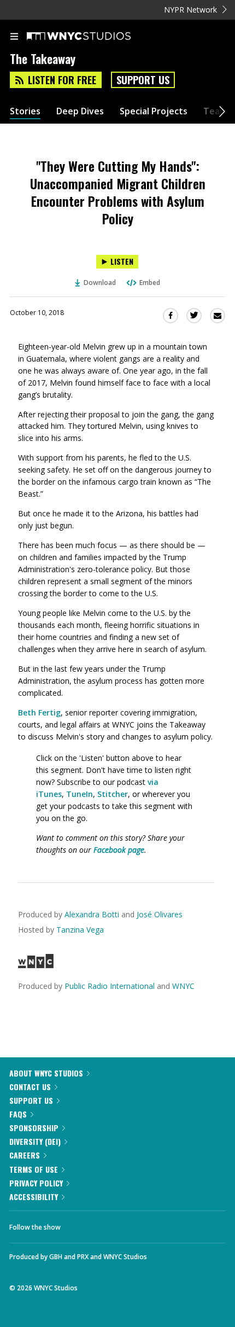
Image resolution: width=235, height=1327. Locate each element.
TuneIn (79, 794)
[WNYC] (36, 965)
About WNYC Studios (46, 1073)
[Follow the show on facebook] (80, 1224)
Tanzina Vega (80, 929)
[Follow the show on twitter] (110, 1224)
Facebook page (118, 850)
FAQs (18, 1114)
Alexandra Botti (91, 914)
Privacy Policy (36, 1183)
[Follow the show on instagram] (139, 1224)
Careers (24, 1155)
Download (100, 282)
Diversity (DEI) (35, 1141)
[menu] (14, 37)
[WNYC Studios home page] (92, 37)
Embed (149, 282)
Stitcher (112, 794)
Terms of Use (33, 1169)
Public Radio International (109, 986)
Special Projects (153, 111)
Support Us (142, 80)
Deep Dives (80, 111)
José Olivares (160, 914)
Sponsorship (33, 1127)
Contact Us (30, 1086)
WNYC (183, 986)
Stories (25, 111)
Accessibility (33, 1196)
